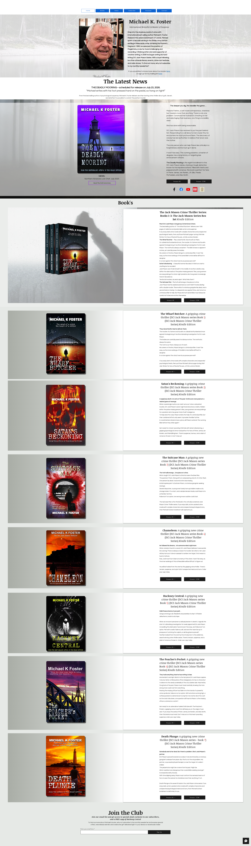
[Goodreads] (202, 189)
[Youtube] (188, 189)
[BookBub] (195, 189)
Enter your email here (87, 829)
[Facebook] (174, 189)
